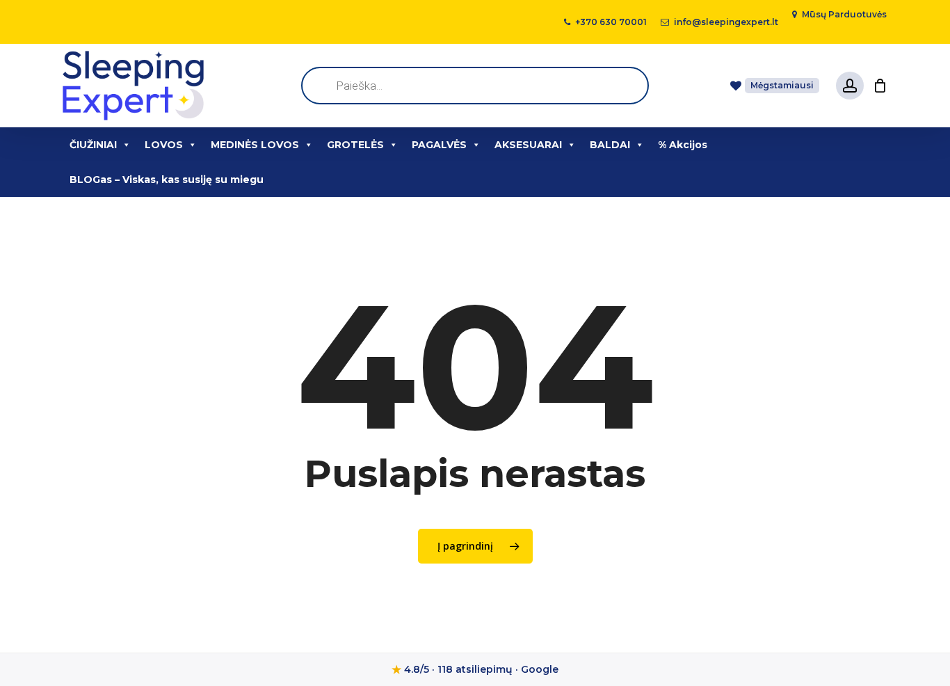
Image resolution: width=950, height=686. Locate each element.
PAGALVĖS (439, 144)
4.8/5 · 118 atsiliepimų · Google (475, 669)
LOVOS (164, 144)
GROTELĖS (355, 144)
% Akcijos (682, 144)
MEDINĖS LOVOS (255, 144)
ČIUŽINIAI (93, 144)
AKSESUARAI (528, 144)
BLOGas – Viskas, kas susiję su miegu (167, 179)
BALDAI (610, 144)
